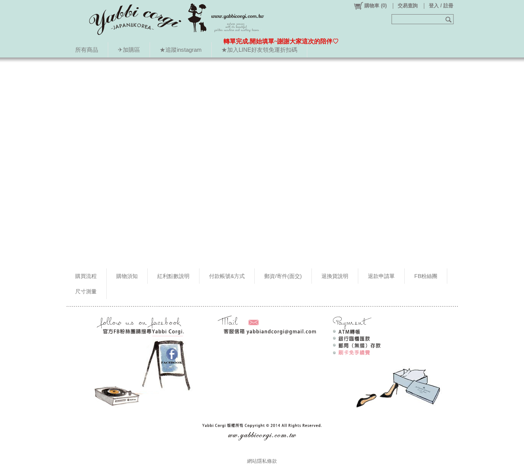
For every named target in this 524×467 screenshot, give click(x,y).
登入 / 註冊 (441, 5)
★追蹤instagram (181, 49)
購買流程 (86, 276)
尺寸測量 (86, 291)
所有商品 (86, 49)
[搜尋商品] (449, 19)
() (375, 5)
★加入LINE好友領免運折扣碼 (259, 49)
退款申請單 (381, 276)
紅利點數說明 (173, 276)
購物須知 (127, 276)
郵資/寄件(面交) (283, 276)
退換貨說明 (334, 276)
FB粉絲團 (425, 276)
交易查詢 (408, 5)
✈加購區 (129, 49)
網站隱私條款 (262, 461)
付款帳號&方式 (227, 276)
